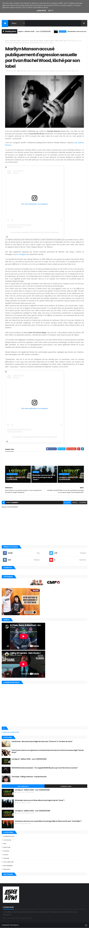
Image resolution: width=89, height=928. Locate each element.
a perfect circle (64, 474)
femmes (8, 145)
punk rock (6, 869)
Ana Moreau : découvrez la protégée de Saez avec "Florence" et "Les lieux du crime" (42, 741)
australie (48, 31)
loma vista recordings (36, 41)
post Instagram (20, 254)
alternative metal (15, 41)
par (76, 142)
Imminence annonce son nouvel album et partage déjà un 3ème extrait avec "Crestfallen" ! (48, 821)
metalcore (6, 847)
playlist (5, 855)
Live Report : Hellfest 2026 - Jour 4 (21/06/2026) (18, 31)
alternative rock (9, 836)
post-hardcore (8, 862)
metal (57, 41)
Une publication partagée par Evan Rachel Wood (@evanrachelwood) (35, 232)
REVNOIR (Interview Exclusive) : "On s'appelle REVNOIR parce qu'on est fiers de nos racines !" (45, 768)
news (61, 41)
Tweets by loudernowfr (10, 732)
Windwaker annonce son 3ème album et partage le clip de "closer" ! (43, 477)
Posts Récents (23, 786)
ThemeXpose (13, 925)
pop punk (6, 858)
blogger (67, 502)
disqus (74, 502)
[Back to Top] (86, 925)
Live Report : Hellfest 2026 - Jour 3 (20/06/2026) (70, 478)
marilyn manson (49, 41)
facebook (82, 502)
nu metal (6, 851)
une (65, 41)
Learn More (41, 11)
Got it (50, 11)
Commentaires (65, 786)
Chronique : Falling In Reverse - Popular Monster (29, 777)
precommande (8, 866)
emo (4, 843)
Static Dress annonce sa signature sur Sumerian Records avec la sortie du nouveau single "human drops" (48, 751)
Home (7, 41)
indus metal (25, 41)
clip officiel (7, 840)
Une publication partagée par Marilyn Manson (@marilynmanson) (34, 437)
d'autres (81, 142)
